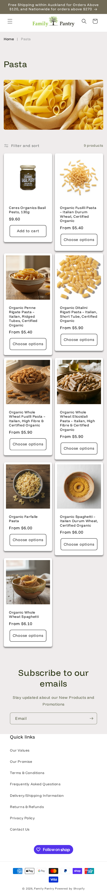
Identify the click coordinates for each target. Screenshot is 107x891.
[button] (9, 21)
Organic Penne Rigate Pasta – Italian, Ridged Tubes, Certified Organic (23, 316)
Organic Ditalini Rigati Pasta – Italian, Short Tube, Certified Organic (79, 314)
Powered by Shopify (70, 888)
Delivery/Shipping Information (37, 795)
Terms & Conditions (27, 773)
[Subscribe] (91, 718)
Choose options (79, 239)
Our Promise (21, 761)
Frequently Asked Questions (35, 784)
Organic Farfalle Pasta (23, 518)
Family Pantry (44, 888)
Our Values (20, 750)
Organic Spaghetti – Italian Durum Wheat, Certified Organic (79, 520)
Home (9, 39)
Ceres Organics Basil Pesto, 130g (27, 209)
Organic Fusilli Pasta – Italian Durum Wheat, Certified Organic (78, 214)
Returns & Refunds (27, 807)
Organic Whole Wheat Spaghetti (24, 614)
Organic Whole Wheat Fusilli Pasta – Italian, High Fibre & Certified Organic (27, 418)
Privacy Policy (22, 818)
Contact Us (20, 829)
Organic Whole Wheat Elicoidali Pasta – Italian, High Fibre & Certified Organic (77, 421)
